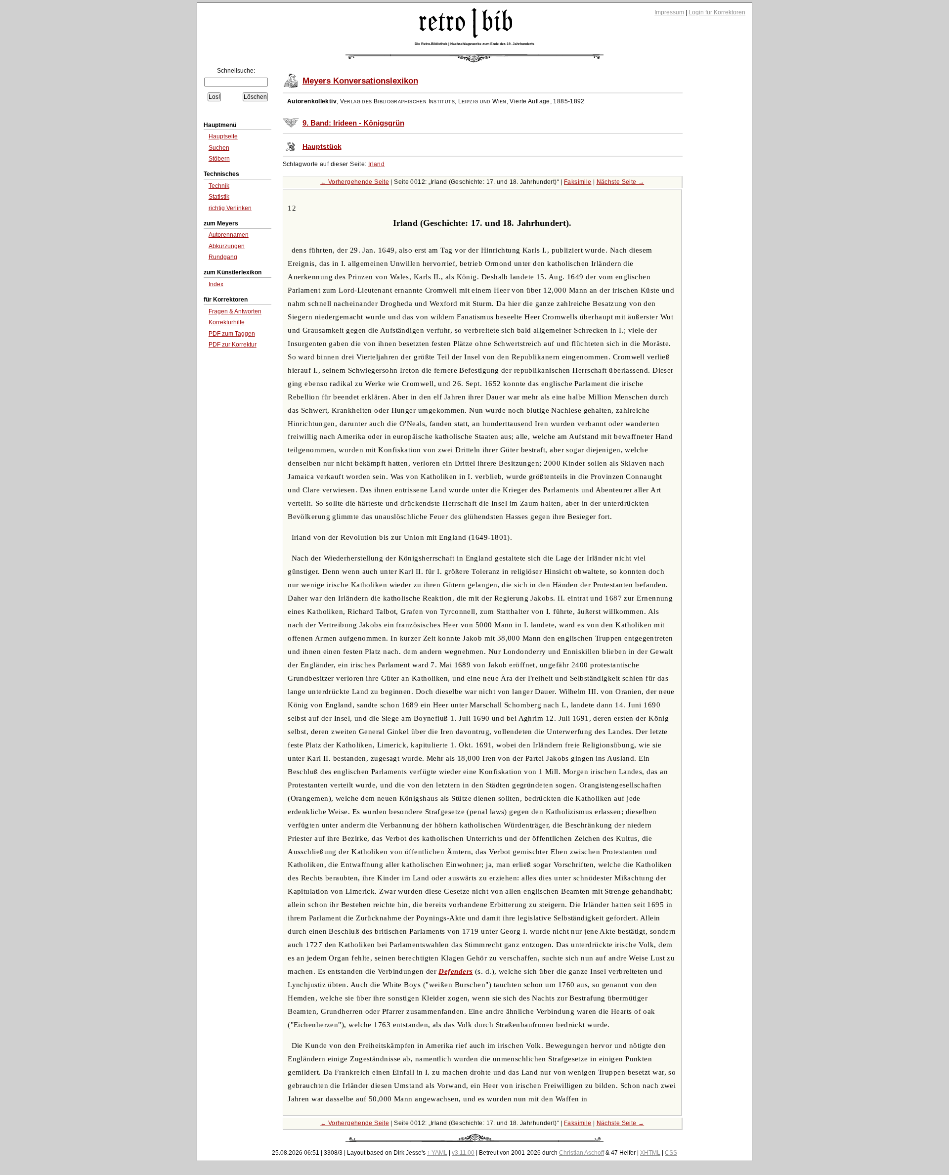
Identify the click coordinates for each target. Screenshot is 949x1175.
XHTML (650, 1152)
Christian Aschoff (581, 1152)
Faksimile (577, 181)
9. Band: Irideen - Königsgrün (353, 123)
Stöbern (219, 158)
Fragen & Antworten (235, 311)
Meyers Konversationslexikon (360, 81)
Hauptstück (322, 146)
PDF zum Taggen (232, 333)
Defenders (455, 971)
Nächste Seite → (621, 181)
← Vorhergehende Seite (354, 181)
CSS (671, 1152)
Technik (219, 185)
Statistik (219, 196)
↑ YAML (437, 1152)
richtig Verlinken (230, 208)
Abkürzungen (227, 246)
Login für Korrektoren (717, 12)
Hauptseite (223, 136)
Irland (376, 164)
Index (216, 284)
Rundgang (223, 257)
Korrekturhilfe (227, 322)
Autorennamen (229, 234)
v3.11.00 (463, 1152)
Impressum (669, 12)
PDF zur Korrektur (233, 344)
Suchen (219, 147)
